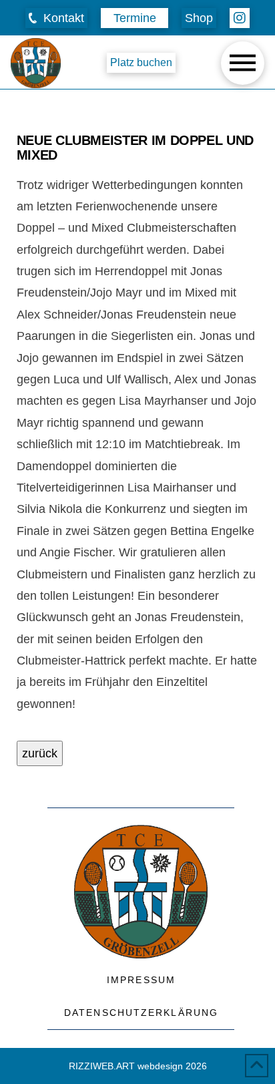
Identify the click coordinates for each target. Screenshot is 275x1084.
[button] (56, 18)
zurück (39, 753)
